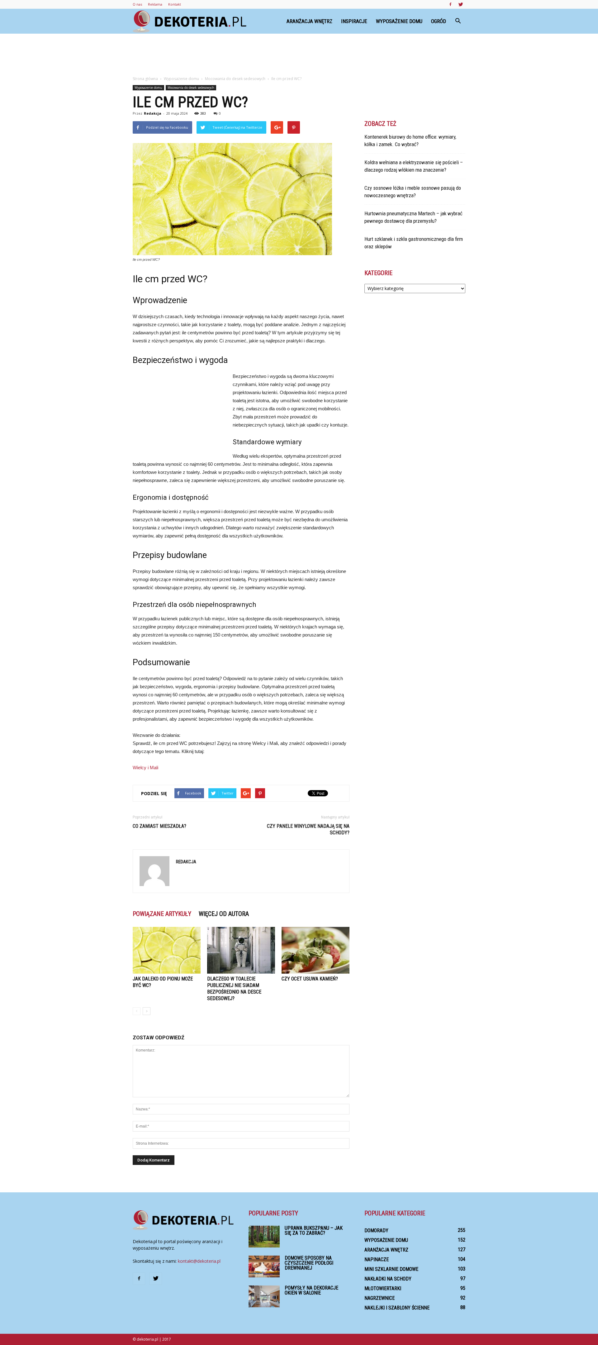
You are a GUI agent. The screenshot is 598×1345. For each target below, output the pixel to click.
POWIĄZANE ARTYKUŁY (162, 914)
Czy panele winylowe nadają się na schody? (308, 829)
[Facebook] (450, 4)
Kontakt (174, 4)
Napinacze (376, 1259)
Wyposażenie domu (399, 21)
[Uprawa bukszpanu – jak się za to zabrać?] (264, 1236)
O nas (137, 4)
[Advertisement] (299, 55)
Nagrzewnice (379, 1298)
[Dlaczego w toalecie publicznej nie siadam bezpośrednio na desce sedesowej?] (241, 950)
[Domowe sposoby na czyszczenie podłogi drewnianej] (264, 1266)
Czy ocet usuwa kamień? (310, 979)
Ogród (438, 21)
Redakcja (152, 113)
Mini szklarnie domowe (391, 1269)
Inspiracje (354, 21)
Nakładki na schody (387, 1279)
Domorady (376, 1230)
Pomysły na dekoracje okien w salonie (311, 1290)
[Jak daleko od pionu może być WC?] (167, 950)
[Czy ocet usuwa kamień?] (315, 950)
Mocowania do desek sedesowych (191, 87)
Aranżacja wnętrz (309, 21)
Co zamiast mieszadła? (159, 826)
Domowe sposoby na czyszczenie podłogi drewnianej (309, 1263)
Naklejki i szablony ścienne (397, 1308)
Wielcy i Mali (145, 767)
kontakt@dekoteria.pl (199, 1261)
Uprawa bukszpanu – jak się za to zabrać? (314, 1230)
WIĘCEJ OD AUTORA (224, 914)
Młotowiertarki (382, 1288)
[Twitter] (460, 4)
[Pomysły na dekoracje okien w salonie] (264, 1296)
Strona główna (145, 78)
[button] (457, 21)
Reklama (155, 4)
